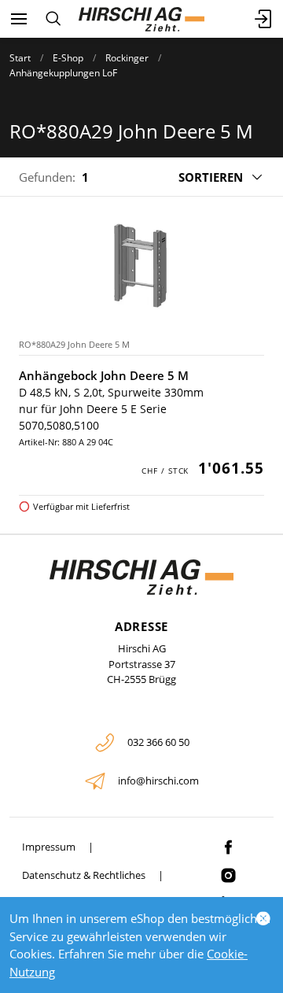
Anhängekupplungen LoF (63, 72)
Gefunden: (47, 177)
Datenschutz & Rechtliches (83, 875)
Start (20, 58)
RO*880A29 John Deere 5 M (74, 344)
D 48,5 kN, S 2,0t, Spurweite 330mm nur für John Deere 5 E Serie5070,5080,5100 (111, 409)
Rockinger (127, 58)
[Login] (264, 19)
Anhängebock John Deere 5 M (104, 375)
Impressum (48, 847)
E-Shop (68, 58)
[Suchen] (53, 19)
